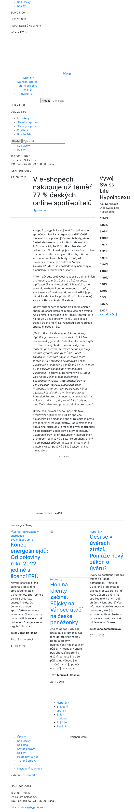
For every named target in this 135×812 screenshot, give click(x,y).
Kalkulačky (24, 2)
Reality (21, 6)
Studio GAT (30, 775)
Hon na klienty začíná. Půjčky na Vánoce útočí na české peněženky (66, 603)
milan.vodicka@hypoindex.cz (29, 807)
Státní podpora (27, 85)
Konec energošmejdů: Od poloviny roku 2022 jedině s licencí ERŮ (29, 560)
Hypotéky (28, 77)
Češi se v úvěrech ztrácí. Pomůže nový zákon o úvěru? (106, 552)
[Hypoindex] (67, 73)
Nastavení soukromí (29, 768)
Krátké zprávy (26, 748)
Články (21, 737)
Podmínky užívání (28, 756)
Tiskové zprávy (26, 760)
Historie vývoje (109, 314)
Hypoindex (39, 210)
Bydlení (15, 539)
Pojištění (28, 89)
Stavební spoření (27, 81)
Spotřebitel (27, 539)
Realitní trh (27, 93)
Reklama (22, 744)
